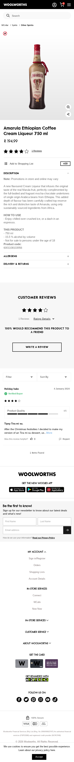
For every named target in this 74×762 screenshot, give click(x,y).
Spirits (14, 25)
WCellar (4, 25)
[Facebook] (19, 699)
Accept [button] (39, 756)
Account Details (37, 578)
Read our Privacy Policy (44, 538)
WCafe (37, 602)
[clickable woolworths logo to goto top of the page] (37, 474)
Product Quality (16, 410)
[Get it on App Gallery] (55, 489)
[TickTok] (54, 699)
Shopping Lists (37, 572)
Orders (37, 565)
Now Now (37, 608)
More (49, 432)
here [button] (52, 750)
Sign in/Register (37, 558)
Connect (37, 595)
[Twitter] (26, 699)
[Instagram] (40, 699)
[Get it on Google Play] (36, 489)
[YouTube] (47, 699)
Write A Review (37, 347)
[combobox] (40, 16)
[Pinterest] (33, 699)
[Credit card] (37, 663)
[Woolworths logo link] (15, 4)
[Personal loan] (52, 663)
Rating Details (42, 318)
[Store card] (22, 663)
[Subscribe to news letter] (67, 530)
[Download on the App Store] (17, 489)
